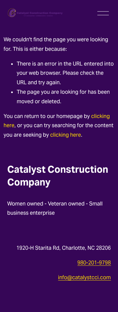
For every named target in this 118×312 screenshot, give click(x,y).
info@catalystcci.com (84, 277)
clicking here (65, 134)
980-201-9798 (94, 262)
